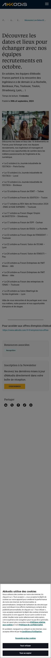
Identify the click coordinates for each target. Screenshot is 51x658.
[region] (25, 621)
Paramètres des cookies (25, 638)
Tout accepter (25, 653)
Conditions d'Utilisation (32, 631)
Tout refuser (25, 646)
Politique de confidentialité (31, 625)
